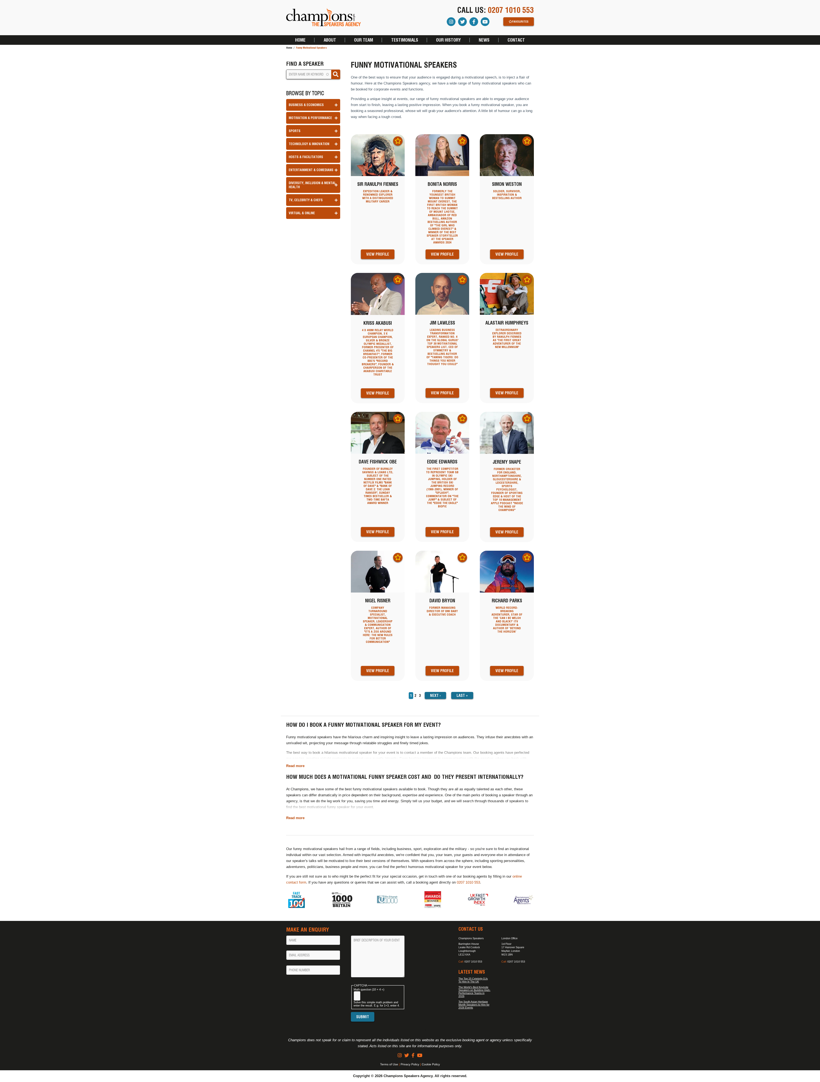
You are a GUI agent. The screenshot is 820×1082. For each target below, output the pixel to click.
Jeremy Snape (507, 462)
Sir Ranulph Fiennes (377, 184)
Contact (516, 40)
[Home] (323, 17)
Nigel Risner (377, 600)
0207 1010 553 (511, 10)
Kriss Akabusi (377, 323)
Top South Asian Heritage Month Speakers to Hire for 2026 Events (473, 1004)
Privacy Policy (410, 1064)
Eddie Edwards (442, 462)
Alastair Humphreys (506, 323)
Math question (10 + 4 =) (369, 989)
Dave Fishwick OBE (378, 462)
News (484, 40)
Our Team (363, 40)
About (330, 40)
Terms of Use (389, 1064)
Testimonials (404, 40)
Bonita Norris (442, 184)
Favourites (520, 21)
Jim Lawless (442, 323)
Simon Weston (507, 184)
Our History (448, 40)
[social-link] (400, 1055)
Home (300, 40)
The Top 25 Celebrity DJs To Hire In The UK (473, 980)
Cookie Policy (431, 1064)
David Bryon (442, 600)
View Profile (377, 254)
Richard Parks (507, 600)
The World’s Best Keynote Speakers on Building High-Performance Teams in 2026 (474, 992)
